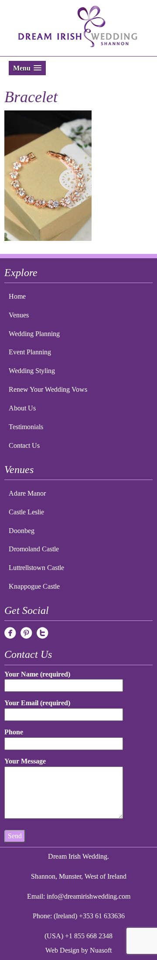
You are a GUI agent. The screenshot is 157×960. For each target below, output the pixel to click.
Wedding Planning (34, 333)
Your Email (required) (37, 703)
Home (17, 296)
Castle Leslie (26, 512)
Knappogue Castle (34, 586)
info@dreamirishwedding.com (88, 896)
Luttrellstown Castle (36, 567)
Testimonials (26, 426)
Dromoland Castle (34, 549)
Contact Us (24, 445)
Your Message (25, 761)
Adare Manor (27, 493)
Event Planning (30, 352)
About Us (22, 408)
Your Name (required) (37, 674)
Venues (19, 315)
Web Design (62, 950)
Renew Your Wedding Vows (48, 389)
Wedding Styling (32, 370)
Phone (13, 732)
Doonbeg (21, 530)
